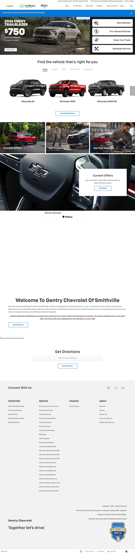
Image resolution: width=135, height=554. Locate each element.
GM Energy (42, 434)
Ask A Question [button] (18, 325)
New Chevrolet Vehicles (16, 406)
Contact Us (103, 414)
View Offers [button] (103, 188)
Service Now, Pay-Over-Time (48, 406)
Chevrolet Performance (47, 430)
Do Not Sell (90, 510)
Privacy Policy (81, 510)
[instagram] (116, 388)
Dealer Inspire (122, 519)
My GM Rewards (13, 422)
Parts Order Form (45, 426)
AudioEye (123, 510)
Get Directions (67, 366)
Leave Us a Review (105, 418)
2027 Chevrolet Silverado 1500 (49, 450)
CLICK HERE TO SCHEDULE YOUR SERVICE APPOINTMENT (23, 12)
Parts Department (45, 422)
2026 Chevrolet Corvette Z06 (49, 487)
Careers (102, 410)
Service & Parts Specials (47, 418)
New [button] (67, 6)
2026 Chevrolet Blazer (46, 442)
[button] (131, 6)
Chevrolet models (87, 306)
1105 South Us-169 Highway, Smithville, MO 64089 (106, 1)
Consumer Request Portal (47, 446)
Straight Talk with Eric (106, 422)
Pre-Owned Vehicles (15, 410)
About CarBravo (44, 438)
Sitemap (106, 510)
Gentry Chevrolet (121, 506)
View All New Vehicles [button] (67, 113)
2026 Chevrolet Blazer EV (47, 463)
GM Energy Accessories (16, 418)
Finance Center (74, 406)
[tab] (45, 69)
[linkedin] (123, 388)
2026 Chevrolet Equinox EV (48, 479)
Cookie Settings (121, 514)
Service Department (46, 410)
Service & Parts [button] (112, 6)
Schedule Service (45, 414)
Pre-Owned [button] (77, 6)
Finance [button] (99, 6)
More (122, 6)
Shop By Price (13, 414)
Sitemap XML (114, 510)
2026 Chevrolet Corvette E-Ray (49, 483)
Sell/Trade (89, 6)
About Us (102, 406)
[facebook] (108, 388)
